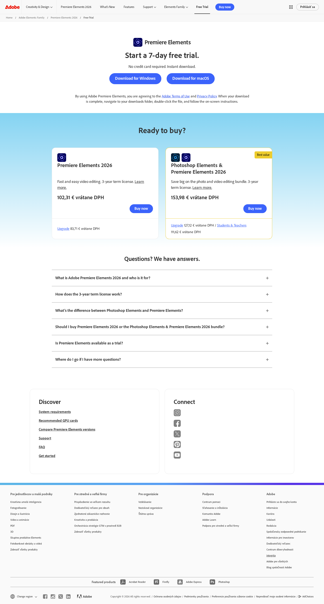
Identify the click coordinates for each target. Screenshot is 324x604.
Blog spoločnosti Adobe (279, 567)
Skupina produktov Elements (25, 537)
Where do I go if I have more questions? (88, 359)
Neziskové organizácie (150, 507)
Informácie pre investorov (280, 537)
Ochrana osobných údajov (167, 596)
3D (11, 531)
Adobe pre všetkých (277, 561)
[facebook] (45, 596)
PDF (12, 525)
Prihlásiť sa (307, 7)
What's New (107, 7)
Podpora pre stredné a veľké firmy (220, 525)
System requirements (55, 412)
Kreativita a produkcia (86, 519)
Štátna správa (146, 513)
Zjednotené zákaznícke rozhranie (92, 513)
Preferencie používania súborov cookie (232, 596)
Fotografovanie (18, 507)
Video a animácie (19, 519)
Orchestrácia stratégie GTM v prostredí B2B (97, 525)
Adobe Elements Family (32, 17)
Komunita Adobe (211, 513)
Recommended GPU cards (58, 420)
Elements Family (174, 7)
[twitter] (60, 596)
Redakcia (271, 525)
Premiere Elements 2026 (76, 7)
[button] (290, 7)
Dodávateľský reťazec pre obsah (91, 507)
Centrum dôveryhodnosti (279, 549)
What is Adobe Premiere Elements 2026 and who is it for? (102, 277)
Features (129, 7)
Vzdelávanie (144, 502)
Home (9, 17)
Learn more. (202, 187)
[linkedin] (68, 596)
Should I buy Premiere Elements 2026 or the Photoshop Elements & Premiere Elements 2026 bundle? (140, 326)
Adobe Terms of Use (176, 96)
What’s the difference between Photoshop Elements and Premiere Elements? (119, 310)
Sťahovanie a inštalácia (215, 507)
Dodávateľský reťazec (278, 543)
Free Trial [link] (202, 7)
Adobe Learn (209, 519)
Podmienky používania (196, 596)
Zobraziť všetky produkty (24, 549)
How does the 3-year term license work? (88, 294)
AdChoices (308, 596)
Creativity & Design (37, 7)
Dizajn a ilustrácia (20, 513)
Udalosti (271, 519)
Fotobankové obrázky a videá (26, 543)
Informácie (272, 507)
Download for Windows (135, 78)
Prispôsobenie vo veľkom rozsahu (92, 502)
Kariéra (270, 513)
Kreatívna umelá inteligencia (25, 502)
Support (148, 7)
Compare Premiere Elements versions (67, 429)
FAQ (42, 447)
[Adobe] (12, 7)
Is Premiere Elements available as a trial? (89, 343)
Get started (47, 456)
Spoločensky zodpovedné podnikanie (286, 531)
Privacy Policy (207, 96)
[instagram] (53, 596)
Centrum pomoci (211, 502)
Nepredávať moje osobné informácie (276, 596)
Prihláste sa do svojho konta (281, 502)
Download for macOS (190, 78)
